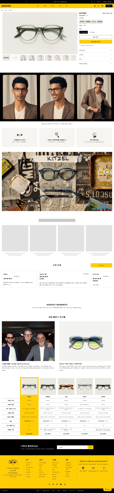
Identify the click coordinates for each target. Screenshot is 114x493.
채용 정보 (54, 474)
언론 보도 (41, 472)
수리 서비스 (55, 467)
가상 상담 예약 (29, 467)
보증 (53, 469)
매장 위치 (28, 465)
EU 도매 (27, 474)
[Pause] (92, 1)
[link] (83, 15)
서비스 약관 (72, 490)
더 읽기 (4, 370)
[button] (98, 6)
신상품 (67, 473)
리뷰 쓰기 (101, 265)
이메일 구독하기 (42, 474)
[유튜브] (61, 484)
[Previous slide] (26, 1)
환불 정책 (65, 490)
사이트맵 (54, 476)
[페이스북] (49, 484)
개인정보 (37, 490)
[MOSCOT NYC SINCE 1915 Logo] (6, 6)
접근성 (53, 490)
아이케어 (28, 469)
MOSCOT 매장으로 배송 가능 (87, 45)
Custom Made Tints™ (69, 468)
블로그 (40, 469)
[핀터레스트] (57, 484)
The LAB (67, 476)
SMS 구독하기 (42, 476)
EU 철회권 (54, 465)
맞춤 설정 (109, 5)
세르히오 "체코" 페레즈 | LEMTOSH (70, 364)
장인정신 (41, 465)
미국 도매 (28, 476)
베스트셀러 (68, 471)
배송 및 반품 (55, 462)
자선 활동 (28, 472)
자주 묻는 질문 (55, 472)
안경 (6, 10)
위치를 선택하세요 (80, 490)
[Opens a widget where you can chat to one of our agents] (107, 489)
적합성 (59, 490)
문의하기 (54, 479)
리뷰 (40, 467)
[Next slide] (94, 1)
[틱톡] (64, 484)
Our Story (28, 462)
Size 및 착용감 (42, 462)
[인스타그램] (53, 484)
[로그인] (94, 6)
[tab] (6, 58)
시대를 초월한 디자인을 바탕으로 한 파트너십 (15, 364)
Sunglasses (68, 465)
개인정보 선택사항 (45, 490)
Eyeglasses (68, 462)
